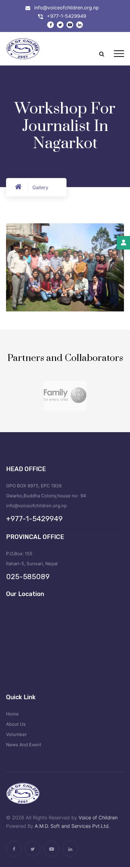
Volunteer (16, 734)
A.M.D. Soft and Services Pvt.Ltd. (72, 826)
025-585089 (28, 576)
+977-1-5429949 (66, 16)
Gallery (40, 187)
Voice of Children (98, 817)
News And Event (23, 744)
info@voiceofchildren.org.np (66, 8)
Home (12, 714)
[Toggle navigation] (119, 53)
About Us (16, 724)
